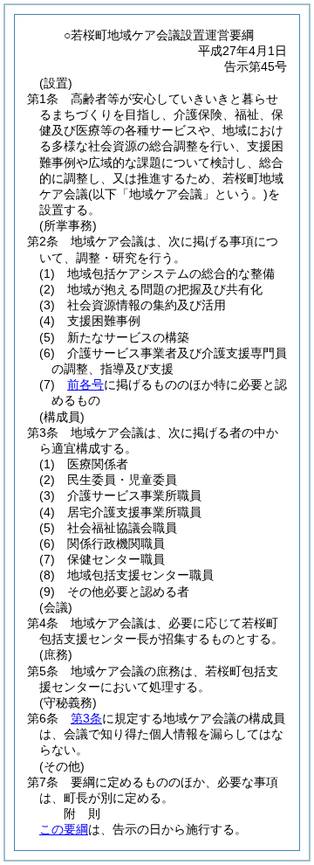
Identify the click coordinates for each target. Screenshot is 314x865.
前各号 (85, 384)
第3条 (86, 718)
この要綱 (63, 829)
